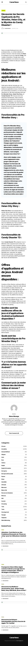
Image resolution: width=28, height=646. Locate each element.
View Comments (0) (14, 433)
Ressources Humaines (7, 493)
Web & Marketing (5, 520)
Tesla (2, 509)
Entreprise (4, 471)
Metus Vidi (4, 490)
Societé (3, 501)
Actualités (4, 449)
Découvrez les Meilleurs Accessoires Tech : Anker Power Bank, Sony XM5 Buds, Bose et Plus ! (13, 588)
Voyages (3, 514)
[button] (2, 2)
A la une (3, 446)
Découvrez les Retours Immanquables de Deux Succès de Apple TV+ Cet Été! (13, 621)
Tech (3, 10)
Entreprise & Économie (7, 473)
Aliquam (3, 454)
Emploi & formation (6, 468)
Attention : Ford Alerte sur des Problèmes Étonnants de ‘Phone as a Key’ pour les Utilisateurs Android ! (13, 535)
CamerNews (14, 2)
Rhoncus (3, 495)
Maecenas (4, 487)
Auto (2, 457)
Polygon (13, 301)
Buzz (2, 460)
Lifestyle (3, 484)
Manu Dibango (14, 416)
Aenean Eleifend (5, 451)
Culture (3, 462)
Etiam (2, 479)
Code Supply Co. (19, 640)
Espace (3, 476)
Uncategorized (5, 512)
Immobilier (4, 482)
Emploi (3, 465)
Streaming (4, 503)
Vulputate (3, 517)
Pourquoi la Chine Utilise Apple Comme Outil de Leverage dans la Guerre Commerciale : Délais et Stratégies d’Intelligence (13, 569)
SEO (2, 498)
